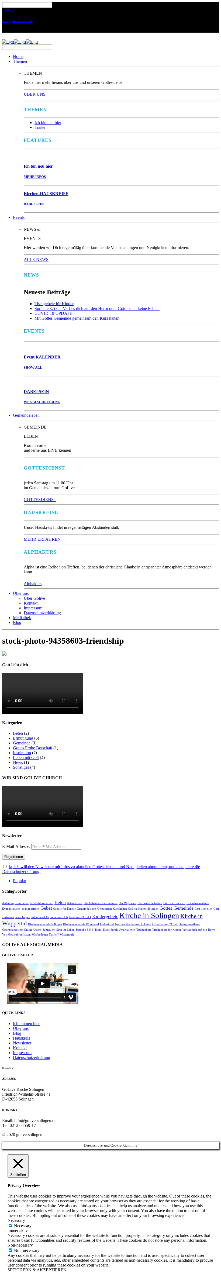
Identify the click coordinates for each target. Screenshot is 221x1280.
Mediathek (22, 617)
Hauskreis (21, 1038)
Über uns (21, 593)
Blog (17, 622)
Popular (19, 880)
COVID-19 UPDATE (53, 313)
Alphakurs (33, 583)
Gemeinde (21, 743)
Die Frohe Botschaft (149, 903)
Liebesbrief (107, 924)
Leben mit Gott (26, 757)
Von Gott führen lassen (16, 934)
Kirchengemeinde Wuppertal (81, 924)
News (18, 762)
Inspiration (22, 752)
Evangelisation (11, 908)
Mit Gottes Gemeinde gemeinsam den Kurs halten (76, 318)
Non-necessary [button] (20, 1245)
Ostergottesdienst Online (17, 929)
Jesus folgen (22, 917)
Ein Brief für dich (174, 903)
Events (19, 217)
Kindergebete (105, 916)
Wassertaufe (67, 934)
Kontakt (30, 603)
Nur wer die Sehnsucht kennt (133, 924)
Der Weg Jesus (127, 903)
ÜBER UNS (35, 94)
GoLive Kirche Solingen (143, 908)
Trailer (40, 127)
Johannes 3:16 (40, 917)
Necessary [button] (16, 1220)
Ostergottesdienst (189, 924)
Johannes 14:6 (59, 917)
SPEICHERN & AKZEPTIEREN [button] (37, 1270)
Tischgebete (143, 929)
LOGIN (9, 10)
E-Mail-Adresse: (16, 846)
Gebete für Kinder (64, 908)
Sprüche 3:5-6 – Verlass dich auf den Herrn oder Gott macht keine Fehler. (97, 308)
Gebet (46, 908)
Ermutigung (23, 738)
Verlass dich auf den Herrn (198, 929)
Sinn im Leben (65, 929)
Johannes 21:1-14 (80, 917)
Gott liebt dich (203, 908)
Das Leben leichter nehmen (101, 903)
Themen (20, 61)
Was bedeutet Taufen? (45, 934)
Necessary (23, 1225)
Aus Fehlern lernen (41, 903)
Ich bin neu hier (47, 122)
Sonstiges (21, 767)
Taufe (98, 929)
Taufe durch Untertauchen (119, 929)
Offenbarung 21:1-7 (165, 924)
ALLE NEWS (36, 259)
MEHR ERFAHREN (42, 539)
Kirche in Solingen (149, 915)
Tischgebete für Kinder (54, 303)
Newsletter (22, 1043)
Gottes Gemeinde (177, 908)
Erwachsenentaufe (198, 903)
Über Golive (34, 598)
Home (18, 56)
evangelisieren (30, 908)
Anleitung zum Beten (15, 903)
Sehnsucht (49, 929)
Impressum (33, 608)
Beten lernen (74, 903)
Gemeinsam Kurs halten (112, 908)
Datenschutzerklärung (42, 612)
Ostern (37, 929)
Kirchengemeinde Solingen (45, 924)
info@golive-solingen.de (17, 21)
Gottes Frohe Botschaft (32, 748)
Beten (18, 733)
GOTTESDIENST (40, 499)
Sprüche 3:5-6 (85, 929)
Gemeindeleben (26, 415)
